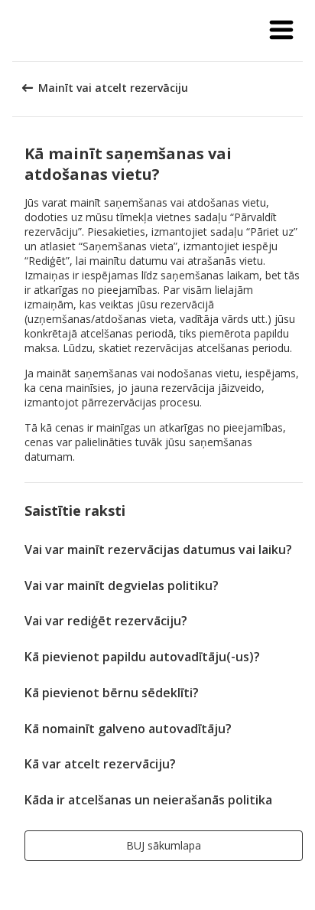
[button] (281, 30)
